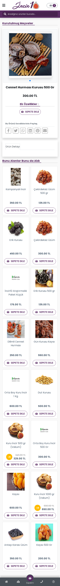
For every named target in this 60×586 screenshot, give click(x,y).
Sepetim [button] (30, 583)
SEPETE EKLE (31, 111)
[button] (52, 5)
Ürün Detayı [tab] (13, 146)
